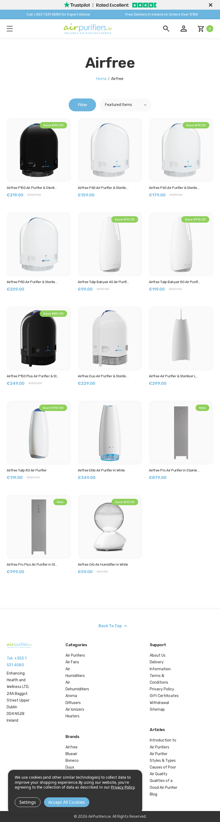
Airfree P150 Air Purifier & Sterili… (32, 188)
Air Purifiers (75, 655)
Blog (153, 794)
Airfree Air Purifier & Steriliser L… (173, 376)
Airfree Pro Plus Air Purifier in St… (32, 564)
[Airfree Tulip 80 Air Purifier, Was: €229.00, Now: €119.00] (38, 432)
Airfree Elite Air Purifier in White (101, 470)
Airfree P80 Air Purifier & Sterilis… (32, 282)
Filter (82, 104)
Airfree (71, 747)
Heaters (72, 716)
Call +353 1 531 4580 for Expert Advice (58, 14)
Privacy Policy (162, 689)
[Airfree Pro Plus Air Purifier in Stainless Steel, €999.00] (38, 526)
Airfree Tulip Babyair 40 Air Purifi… (103, 282)
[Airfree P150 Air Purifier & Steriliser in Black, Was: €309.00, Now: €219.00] (38, 150)
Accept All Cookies (66, 802)
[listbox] (125, 104)
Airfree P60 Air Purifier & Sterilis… (174, 188)
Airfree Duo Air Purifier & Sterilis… (103, 376)
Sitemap (157, 709)
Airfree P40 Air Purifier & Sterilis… (103, 188)
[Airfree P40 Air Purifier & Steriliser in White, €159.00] (110, 150)
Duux (69, 767)
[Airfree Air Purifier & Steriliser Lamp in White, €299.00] (181, 338)
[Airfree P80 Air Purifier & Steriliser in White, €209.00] (38, 244)
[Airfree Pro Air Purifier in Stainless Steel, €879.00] (181, 432)
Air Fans (72, 662)
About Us (158, 655)
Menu (10, 28)
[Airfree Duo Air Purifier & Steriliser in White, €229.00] (110, 338)
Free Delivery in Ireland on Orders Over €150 (161, 14)
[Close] (210, 5)
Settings (27, 802)
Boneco (72, 760)
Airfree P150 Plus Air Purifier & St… (33, 376)
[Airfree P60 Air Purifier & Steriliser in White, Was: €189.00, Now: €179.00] (181, 150)
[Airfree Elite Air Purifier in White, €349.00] (110, 432)
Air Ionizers (74, 709)
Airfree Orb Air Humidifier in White (103, 564)
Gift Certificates (164, 696)
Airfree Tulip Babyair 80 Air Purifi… (174, 282)
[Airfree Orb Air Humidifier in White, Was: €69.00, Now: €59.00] (110, 526)
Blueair (71, 754)
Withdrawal (159, 703)
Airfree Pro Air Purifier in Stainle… (174, 470)
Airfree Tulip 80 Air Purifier (27, 470)
